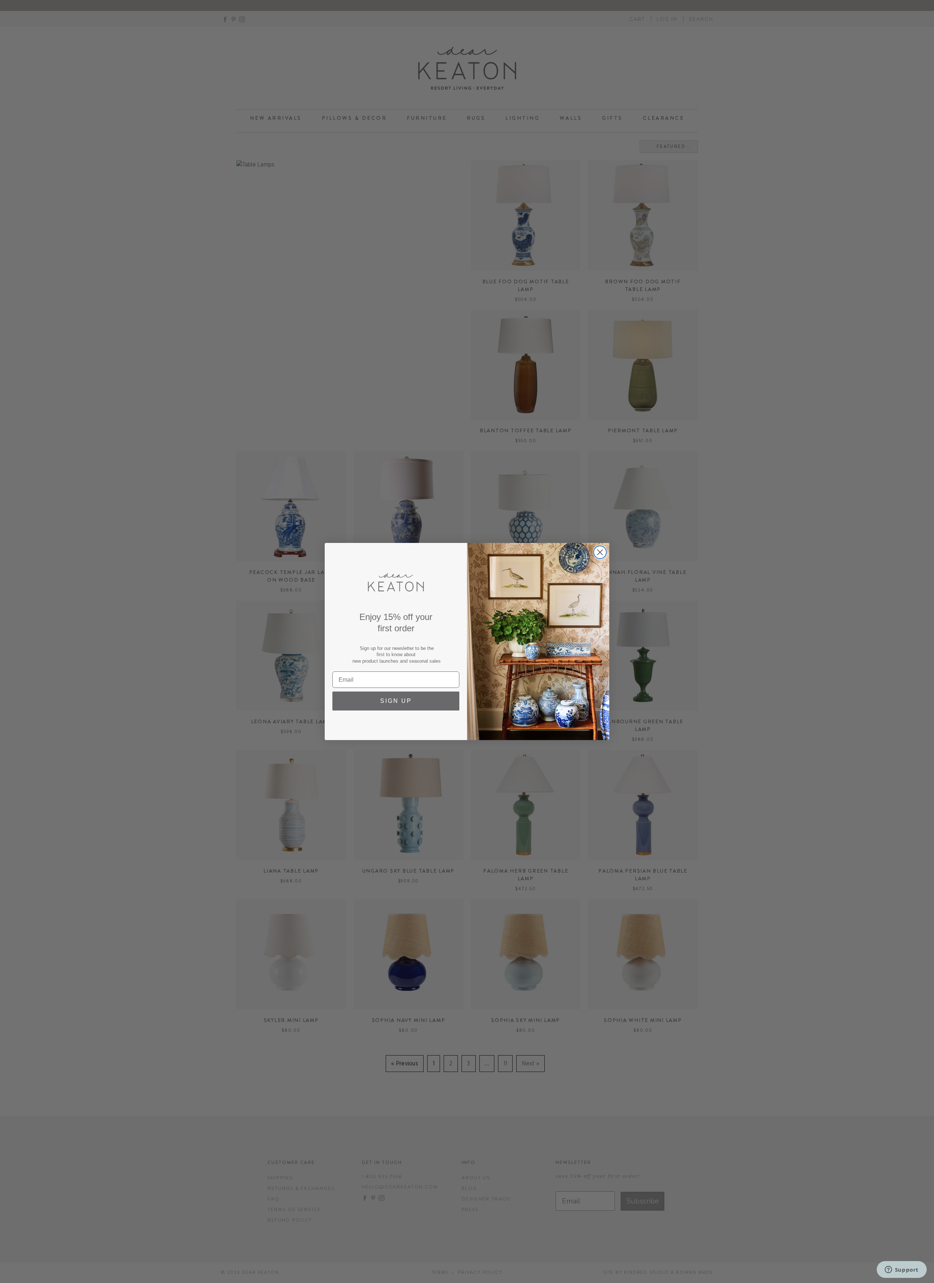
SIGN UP (396, 701)
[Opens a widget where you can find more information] (901, 1270)
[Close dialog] (600, 552)
